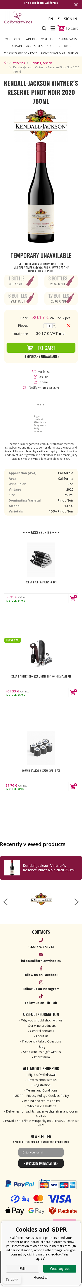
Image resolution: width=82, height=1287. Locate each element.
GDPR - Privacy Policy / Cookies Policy (42, 1095)
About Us (53, 46)
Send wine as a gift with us (59, 53)
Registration (42, 1085)
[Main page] (6, 63)
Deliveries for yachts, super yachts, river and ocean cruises (42, 1113)
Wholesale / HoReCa (41, 1106)
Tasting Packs (67, 39)
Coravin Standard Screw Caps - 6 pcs (41, 770)
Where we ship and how (20, 53)
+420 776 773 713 (41, 947)
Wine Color (13, 39)
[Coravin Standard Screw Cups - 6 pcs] (41, 748)
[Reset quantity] (68, 325)
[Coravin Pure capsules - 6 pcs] (41, 559)
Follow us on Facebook (41, 975)
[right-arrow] (76, 901)
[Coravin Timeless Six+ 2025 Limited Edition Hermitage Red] (41, 654)
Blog (68, 46)
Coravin (16, 46)
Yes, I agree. (60, 1269)
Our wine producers (42, 1025)
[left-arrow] (5, 901)
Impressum (42, 1057)
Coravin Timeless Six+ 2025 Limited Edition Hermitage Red (41, 676)
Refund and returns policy (42, 1101)
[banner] (21, 17)
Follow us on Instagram (41, 989)
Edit (22, 1269)
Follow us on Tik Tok (41, 1003)
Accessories (34, 46)
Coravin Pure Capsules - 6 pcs (41, 582)
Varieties (47, 39)
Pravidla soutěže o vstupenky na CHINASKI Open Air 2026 (42, 1123)
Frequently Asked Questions (42, 1041)
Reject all (41, 1277)
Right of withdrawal (42, 1074)
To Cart (47, 348)
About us (42, 1036)
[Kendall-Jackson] (41, 899)
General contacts (42, 1031)
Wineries (31, 39)
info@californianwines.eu (41, 961)
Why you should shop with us (42, 1020)
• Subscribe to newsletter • (41, 1163)
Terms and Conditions (42, 1090)
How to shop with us (42, 1080)
